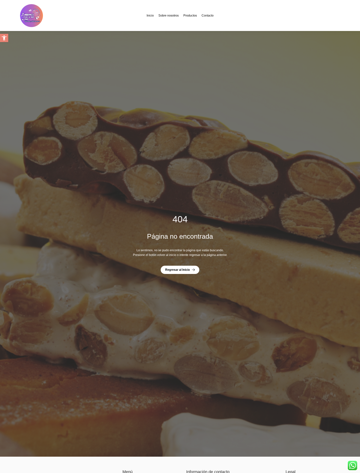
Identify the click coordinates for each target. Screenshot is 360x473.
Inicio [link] (150, 15)
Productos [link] (190, 15)
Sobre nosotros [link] (168, 15)
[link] (4, 38)
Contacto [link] (208, 15)
